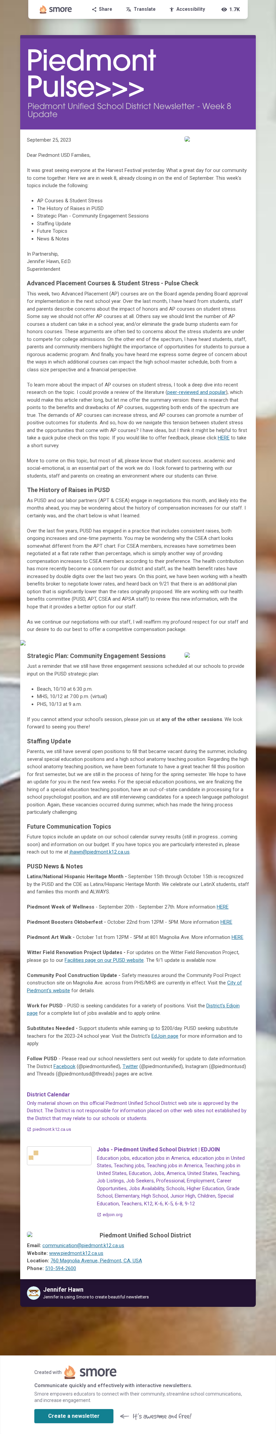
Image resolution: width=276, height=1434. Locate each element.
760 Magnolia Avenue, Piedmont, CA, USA (96, 1261)
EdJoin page (164, 1036)
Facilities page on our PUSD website (104, 960)
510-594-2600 (60, 1268)
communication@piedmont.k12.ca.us (83, 1245)
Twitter (130, 1066)
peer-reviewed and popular (196, 392)
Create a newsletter (74, 1416)
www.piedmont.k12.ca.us (76, 1253)
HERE (224, 438)
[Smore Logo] (55, 9)
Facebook (64, 1066)
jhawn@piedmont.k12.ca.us (100, 852)
